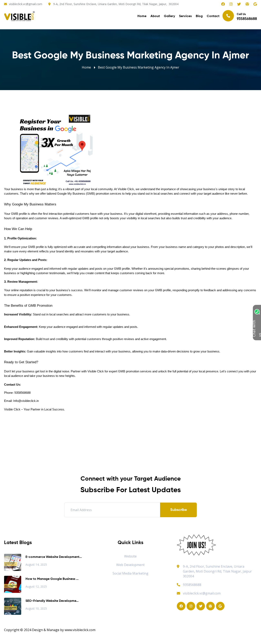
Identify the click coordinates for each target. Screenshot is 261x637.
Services (185, 16)
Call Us (247, 17)
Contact (213, 16)
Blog (199, 16)
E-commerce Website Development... (53, 557)
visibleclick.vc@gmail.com (25, 4)
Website (130, 556)
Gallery (169, 16)
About (155, 16)
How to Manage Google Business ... (52, 579)
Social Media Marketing (130, 573)
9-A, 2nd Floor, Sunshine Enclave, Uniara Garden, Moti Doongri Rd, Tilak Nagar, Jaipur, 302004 (115, 4)
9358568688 (192, 584)
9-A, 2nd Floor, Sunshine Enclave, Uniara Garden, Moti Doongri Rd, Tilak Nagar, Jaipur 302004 (217, 571)
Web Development (130, 565)
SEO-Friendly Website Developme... (52, 601)
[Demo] (196, 544)
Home (141, 16)
